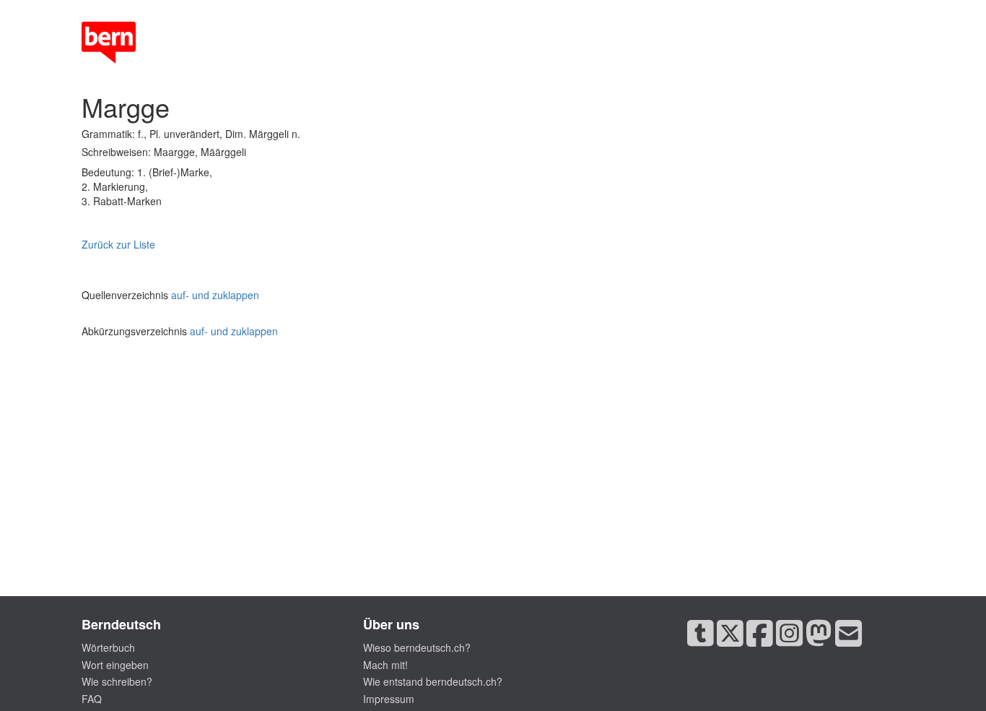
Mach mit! (385, 665)
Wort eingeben (115, 665)
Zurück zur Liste (118, 244)
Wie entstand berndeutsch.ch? (432, 681)
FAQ (92, 698)
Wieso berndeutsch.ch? (417, 647)
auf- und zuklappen (215, 295)
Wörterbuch (108, 647)
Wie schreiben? (117, 681)
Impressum (388, 698)
